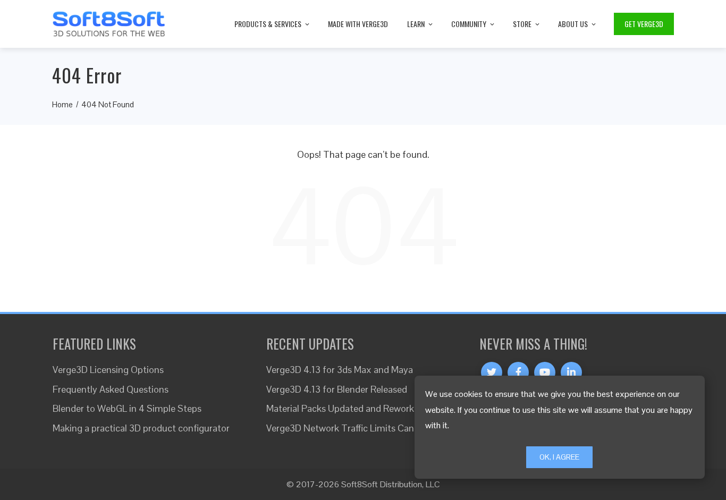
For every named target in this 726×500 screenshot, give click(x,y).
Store (522, 23)
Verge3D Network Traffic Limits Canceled (351, 428)
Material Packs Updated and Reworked (345, 408)
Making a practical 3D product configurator (141, 428)
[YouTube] (544, 372)
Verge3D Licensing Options (108, 369)
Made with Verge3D (358, 23)
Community (468, 23)
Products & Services (267, 23)
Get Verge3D (643, 23)
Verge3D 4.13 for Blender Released (336, 389)
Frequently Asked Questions (110, 389)
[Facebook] (518, 372)
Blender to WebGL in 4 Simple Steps (127, 408)
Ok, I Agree (559, 457)
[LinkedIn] (571, 372)
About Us (573, 23)
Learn (416, 23)
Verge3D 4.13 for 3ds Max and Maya (339, 369)
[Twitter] (491, 372)
